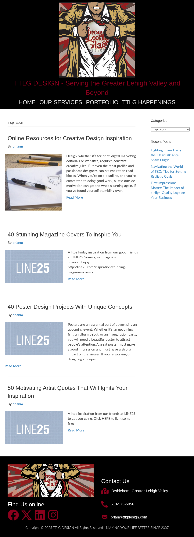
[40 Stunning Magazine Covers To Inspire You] (34, 266)
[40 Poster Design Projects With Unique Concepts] (34, 338)
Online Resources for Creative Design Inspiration (70, 138)
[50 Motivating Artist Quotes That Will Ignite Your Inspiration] (34, 427)
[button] (13, 515)
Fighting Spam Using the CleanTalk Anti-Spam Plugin (166, 155)
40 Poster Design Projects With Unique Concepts (70, 307)
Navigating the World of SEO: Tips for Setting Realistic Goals (168, 171)
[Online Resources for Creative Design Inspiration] (33, 182)
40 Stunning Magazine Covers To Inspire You (65, 234)
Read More (74, 197)
